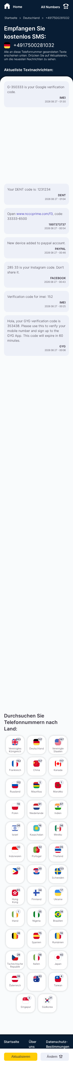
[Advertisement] (36, 147)
